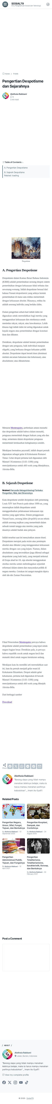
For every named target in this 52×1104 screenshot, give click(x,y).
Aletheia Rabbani (23, 1052)
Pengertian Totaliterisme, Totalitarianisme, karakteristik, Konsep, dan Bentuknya (38, 863)
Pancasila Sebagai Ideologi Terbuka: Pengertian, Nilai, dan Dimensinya (22, 491)
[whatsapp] (21, 766)
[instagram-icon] (15, 1083)
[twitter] (15, 766)
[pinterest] (33, 766)
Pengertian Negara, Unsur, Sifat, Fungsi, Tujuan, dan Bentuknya (13, 825)
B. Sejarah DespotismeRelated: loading (14, 174)
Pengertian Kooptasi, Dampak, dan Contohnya (37, 825)
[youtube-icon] (21, 1083)
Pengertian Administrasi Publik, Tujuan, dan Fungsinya (13, 860)
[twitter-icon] (9, 1083)
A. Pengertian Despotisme (16, 167)
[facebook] (10, 766)
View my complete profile (16, 1075)
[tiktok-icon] (26, 1083)
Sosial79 (17, 3)
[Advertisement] (26, 40)
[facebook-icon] (4, 1083)
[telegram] (27, 766)
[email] (39, 766)
